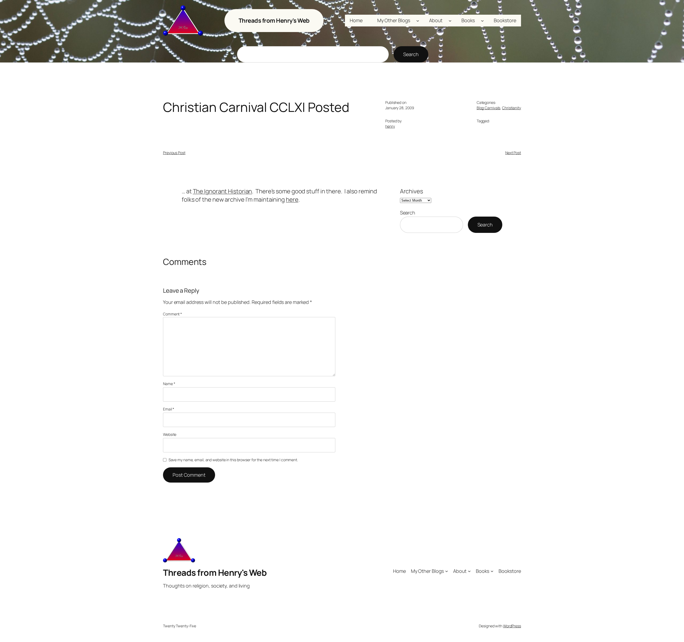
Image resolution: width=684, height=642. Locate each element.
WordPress (512, 625)
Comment (172, 313)
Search (410, 54)
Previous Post (174, 152)
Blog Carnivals (488, 107)
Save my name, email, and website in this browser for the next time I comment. (233, 459)
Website (169, 434)
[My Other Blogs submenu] (417, 20)
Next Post (513, 152)
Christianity (511, 107)
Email (168, 409)
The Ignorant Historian (222, 191)
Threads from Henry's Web (274, 21)
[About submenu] (450, 20)
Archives (411, 191)
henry (390, 126)
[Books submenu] (482, 20)
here (292, 199)
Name (169, 383)
